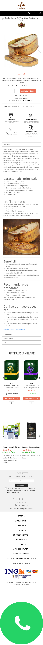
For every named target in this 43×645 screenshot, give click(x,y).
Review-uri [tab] (8, 338)
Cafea (21, 516)
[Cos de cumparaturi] (35, 13)
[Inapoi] (1, 18)
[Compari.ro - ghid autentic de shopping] (21, 593)
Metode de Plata (21, 549)
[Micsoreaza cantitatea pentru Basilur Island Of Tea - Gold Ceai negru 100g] (9, 91)
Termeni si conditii (21, 554)
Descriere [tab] (7, 144)
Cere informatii (29, 106)
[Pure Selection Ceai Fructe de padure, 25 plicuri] (31, 370)
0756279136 (22, 505)
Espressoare (21, 521)
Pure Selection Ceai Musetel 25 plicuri (11, 387)
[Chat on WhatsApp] (21, 644)
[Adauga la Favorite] (11, 403)
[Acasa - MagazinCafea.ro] (21, 5)
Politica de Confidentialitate (21, 558)
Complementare (20, 535)
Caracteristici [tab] (8, 334)
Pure (11, 383)
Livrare (20, 544)
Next (39, 52)
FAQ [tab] (5, 343)
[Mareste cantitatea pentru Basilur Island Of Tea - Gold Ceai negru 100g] (16, 91)
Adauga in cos (27, 91)
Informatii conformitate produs (14, 329)
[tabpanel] (21, 50)
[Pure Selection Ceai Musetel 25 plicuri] (11, 370)
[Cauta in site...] (40, 13)
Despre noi (20, 540)
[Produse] (3, 14)
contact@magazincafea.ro (22, 508)
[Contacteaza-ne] (29, 13)
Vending (21, 530)
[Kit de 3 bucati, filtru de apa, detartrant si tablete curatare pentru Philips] (12, 430)
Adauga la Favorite (12, 106)
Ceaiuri (20, 525)
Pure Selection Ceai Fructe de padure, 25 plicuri (32, 387)
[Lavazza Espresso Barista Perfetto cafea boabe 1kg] (31, 430)
